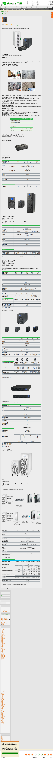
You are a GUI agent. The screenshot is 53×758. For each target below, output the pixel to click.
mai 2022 (2, 646)
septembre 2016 (3, 704)
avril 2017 (2, 697)
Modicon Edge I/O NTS (4, 611)
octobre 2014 (2, 727)
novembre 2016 (3, 702)
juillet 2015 (2, 718)
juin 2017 (2, 695)
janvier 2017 (2, 700)
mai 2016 (2, 708)
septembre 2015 (3, 716)
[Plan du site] (26, 754)
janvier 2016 (2, 712)
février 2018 (2, 687)
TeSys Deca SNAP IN (4, 607)
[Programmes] (24, 7)
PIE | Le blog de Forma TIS (4, 619)
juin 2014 (2, 731)
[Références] (18, 7)
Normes (2, 739)
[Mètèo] (45, 754)
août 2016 (2, 705)
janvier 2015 (2, 724)
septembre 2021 (3, 649)
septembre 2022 (3, 643)
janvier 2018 (2, 688)
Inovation (5, 11)
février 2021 (2, 653)
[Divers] (34, 7)
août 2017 (2, 693)
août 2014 (2, 729)
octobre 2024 (2, 636)
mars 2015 (2, 722)
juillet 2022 (2, 644)
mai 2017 (2, 696)
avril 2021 (2, 652)
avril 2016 (2, 709)
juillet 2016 (2, 706)
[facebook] (35, 754)
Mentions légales (8, 750)
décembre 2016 (3, 701)
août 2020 (2, 659)
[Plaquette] (29, 7)
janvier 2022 (2, 648)
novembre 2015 (3, 714)
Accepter (10, 753)
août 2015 (2, 717)
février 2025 (2, 633)
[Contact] (49, 7)
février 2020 (2, 664)
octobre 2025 (2, 629)
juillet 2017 (2, 694)
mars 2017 (2, 698)
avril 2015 (2, 721)
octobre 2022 (2, 642)
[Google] (29, 754)
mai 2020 (2, 662)
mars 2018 (2, 686)
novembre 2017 (3, 690)
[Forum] (39, 7)
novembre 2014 (3, 726)
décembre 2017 (3, 689)
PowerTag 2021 (5, 618)
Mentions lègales (34, 757)
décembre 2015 (3, 713)
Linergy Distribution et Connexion (4, 620)
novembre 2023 (3, 637)
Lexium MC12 (3, 610)
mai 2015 (2, 720)
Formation (2, 737)
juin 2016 (2, 707)
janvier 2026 (2, 628)
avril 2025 (2, 631)
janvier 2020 (2, 665)
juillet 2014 (2, 730)
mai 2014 (2, 732)
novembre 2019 (3, 667)
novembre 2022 (3, 641)
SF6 (1, 609)
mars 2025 (2, 632)
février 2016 (2, 711)
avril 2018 (2, 685)
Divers (1, 736)
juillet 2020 (2, 660)
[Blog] (44, 7)
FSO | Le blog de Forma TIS (4, 623)
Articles (2, 595)
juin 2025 (2, 630)
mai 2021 (2, 651)
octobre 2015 (2, 715)
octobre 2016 (2, 703)
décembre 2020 (3, 655)
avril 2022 (2, 647)
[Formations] (8, 7)
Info (1, 597)
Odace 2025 (2, 608)
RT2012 (3, 624)
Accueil (2, 11)
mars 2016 (2, 710)
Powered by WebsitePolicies (6, 755)
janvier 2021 (2, 654)
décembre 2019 (3, 666)
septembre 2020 (3, 658)
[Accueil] (3, 7)
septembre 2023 (3, 638)
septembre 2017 (3, 692)
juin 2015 (2, 719)
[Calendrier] (13, 7)
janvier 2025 (2, 634)
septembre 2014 (3, 728)
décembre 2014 (3, 725)
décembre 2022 (3, 640)
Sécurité (2, 740)
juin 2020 (2, 661)
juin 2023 (2, 639)
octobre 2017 (2, 691)
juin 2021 (2, 650)
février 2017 (2, 699)
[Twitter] (32, 754)
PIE (5, 616)
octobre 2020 (2, 657)
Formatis (11, 24)
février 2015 (2, 723)
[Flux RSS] (38, 754)
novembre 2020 (3, 656)
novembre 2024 (3, 635)
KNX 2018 (4, 622)
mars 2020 (2, 663)
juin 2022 (2, 645)
